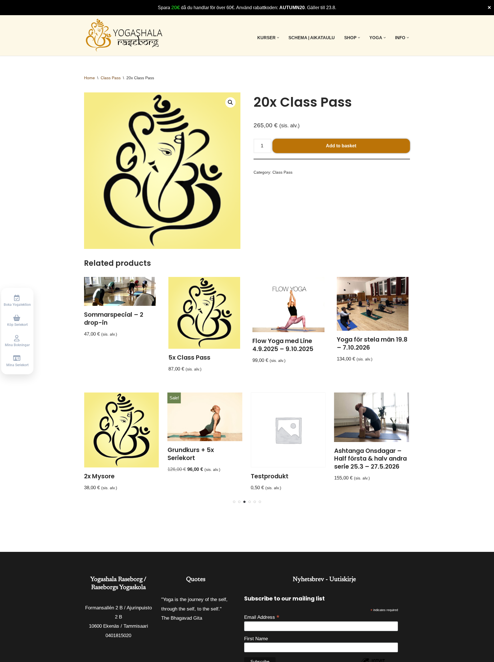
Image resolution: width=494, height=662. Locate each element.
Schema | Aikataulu (311, 37)
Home (89, 78)
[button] (278, 38)
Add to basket (341, 145)
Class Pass (111, 78)
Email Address (261, 617)
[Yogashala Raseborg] (125, 35)
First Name (256, 638)
